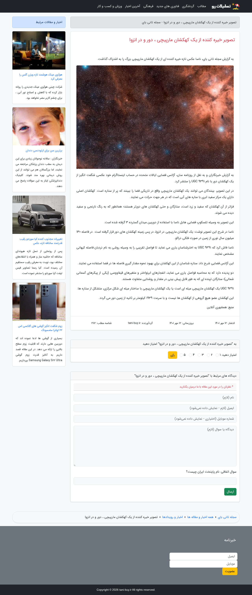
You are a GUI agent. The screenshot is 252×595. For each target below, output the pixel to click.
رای (172, 354)
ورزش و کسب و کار (109, 6)
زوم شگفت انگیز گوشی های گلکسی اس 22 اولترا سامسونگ (40, 328)
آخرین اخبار (132, 6)
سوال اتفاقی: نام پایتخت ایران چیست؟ (211, 471)
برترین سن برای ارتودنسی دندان (44, 151)
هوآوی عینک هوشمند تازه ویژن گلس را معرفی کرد (40, 77)
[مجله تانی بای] (225, 6)
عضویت (230, 571)
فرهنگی (148, 6)
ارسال (230, 491)
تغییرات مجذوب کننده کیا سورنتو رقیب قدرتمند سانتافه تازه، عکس (41, 241)
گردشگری (188, 6)
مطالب (201, 6)
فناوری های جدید (167, 6)
